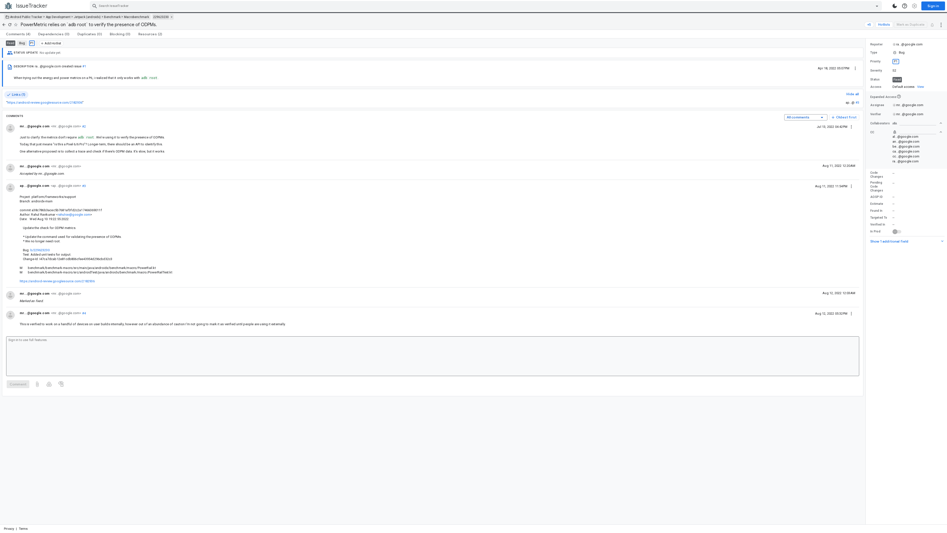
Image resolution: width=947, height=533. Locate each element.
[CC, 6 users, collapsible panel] (917, 132)
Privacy (9, 529)
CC (872, 132)
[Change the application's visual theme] (895, 6)
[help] (905, 6)
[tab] (18, 34)
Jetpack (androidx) (87, 17)
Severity (876, 70)
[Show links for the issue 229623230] (171, 17)
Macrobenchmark (136, 17)
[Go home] (4, 25)
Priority (875, 61)
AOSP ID (876, 197)
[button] (906, 52)
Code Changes (876, 174)
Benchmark (112, 17)
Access (876, 87)
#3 (857, 102)
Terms (23, 529)
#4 (83, 313)
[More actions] (941, 25)
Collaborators (880, 123)
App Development (58, 17)
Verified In (877, 224)
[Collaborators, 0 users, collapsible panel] (917, 123)
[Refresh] (10, 25)
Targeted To (878, 217)
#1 (84, 66)
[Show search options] (877, 6)
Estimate (876, 204)
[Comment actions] (851, 127)
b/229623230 (40, 250)
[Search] (95, 6)
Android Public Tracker (26, 17)
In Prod (875, 231)
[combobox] (486, 6)
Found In (876, 210)
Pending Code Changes (876, 186)
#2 (83, 126)
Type (873, 52)
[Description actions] (855, 68)
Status (875, 79)
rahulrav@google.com (74, 214)
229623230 (161, 17)
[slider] (866, 281)
